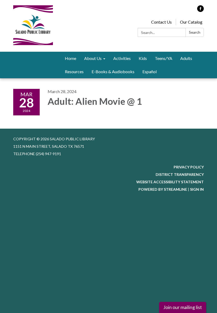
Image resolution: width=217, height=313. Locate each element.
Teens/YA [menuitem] (163, 58)
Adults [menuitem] (186, 58)
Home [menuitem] (70, 58)
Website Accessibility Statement (170, 182)
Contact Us (161, 21)
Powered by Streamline (162, 189)
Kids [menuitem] (143, 58)
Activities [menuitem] (122, 58)
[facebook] (200, 10)
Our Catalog (191, 21)
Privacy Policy (189, 167)
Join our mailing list (182, 307)
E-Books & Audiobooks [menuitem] (113, 71)
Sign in (197, 189)
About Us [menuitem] (93, 58)
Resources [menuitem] (74, 71)
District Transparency (180, 174)
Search (194, 32)
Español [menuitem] (149, 71)
